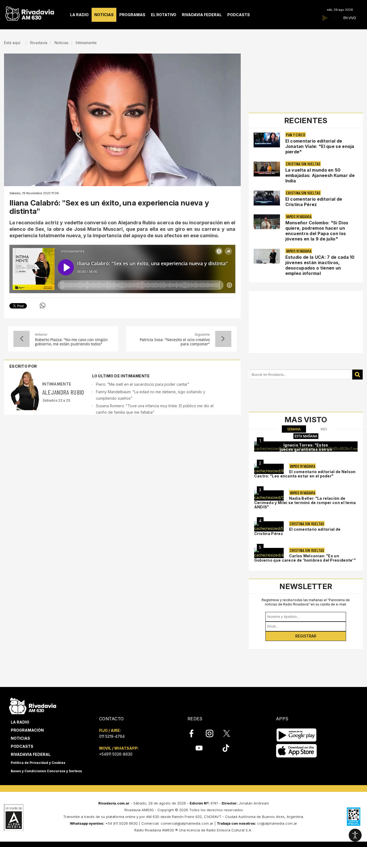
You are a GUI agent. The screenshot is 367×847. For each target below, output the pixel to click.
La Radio (20, 722)
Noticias (20, 738)
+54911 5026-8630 (115, 754)
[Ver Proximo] (223, 339)
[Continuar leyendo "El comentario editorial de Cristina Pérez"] (267, 198)
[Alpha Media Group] (13, 818)
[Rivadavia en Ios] (296, 751)
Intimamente (56, 384)
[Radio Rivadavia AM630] (29, 12)
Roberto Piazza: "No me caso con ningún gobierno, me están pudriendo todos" (71, 342)
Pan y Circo (295, 134)
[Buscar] (357, 375)
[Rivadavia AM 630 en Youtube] (199, 748)
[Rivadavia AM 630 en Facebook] (195, 733)
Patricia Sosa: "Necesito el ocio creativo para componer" (175, 342)
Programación (27, 730)
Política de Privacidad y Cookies (38, 763)
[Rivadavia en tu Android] (296, 735)
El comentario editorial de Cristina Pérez (313, 201)
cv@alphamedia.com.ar (277, 823)
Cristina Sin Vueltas (303, 163)
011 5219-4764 (112, 736)
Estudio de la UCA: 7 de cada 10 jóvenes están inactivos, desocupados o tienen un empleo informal (320, 265)
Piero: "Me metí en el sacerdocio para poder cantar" (142, 384)
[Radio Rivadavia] (32, 705)
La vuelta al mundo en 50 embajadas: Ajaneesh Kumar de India (320, 175)
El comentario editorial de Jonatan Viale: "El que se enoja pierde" (319, 146)
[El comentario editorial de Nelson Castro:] (269, 469)
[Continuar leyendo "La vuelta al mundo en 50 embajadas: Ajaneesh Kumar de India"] (267, 169)
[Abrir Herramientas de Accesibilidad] (355, 835)
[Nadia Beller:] (269, 495)
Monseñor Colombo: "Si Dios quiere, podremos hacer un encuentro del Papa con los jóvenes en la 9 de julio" (316, 231)
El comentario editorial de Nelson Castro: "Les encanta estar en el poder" (305, 473)
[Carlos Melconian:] (269, 553)
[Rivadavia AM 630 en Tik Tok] (225, 748)
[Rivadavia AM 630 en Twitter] (230, 733)
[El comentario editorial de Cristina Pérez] (269, 526)
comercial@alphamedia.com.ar (187, 823)
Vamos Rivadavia (298, 216)
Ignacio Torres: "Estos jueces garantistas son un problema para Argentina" (306, 449)
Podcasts (22, 746)
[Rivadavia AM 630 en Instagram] (213, 733)
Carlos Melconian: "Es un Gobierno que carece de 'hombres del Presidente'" (305, 558)
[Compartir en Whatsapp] (42, 306)
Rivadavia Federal (31, 754)
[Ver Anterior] (21, 339)
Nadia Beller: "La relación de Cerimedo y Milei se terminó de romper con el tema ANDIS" (305, 502)
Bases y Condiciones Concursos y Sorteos (46, 771)
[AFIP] (353, 816)
